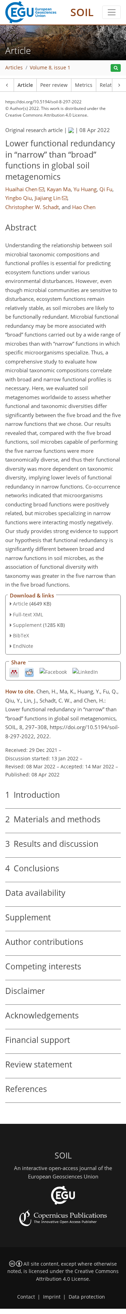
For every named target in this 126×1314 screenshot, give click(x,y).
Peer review (54, 85)
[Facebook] (53, 671)
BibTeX (21, 635)
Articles (14, 67)
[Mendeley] (14, 672)
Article (25, 85)
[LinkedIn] (85, 671)
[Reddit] (29, 672)
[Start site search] (116, 68)
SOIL (81, 12)
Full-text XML (28, 614)
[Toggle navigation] (111, 12)
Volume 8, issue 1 (50, 67)
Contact (26, 1297)
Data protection (87, 1297)
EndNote (23, 646)
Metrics (83, 85)
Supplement (27, 625)
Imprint (52, 1297)
